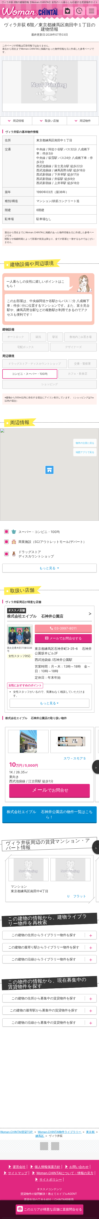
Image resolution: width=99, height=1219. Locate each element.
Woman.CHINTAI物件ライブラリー (60, 1132)
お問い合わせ (79, 1167)
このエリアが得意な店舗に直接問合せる (53, 1209)
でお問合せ (50, 790)
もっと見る (49, 568)
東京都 (90, 1132)
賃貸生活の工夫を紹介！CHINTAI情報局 (49, 1199)
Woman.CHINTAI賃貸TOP (16, 1132)
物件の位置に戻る (85, 443)
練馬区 (39, 1135)
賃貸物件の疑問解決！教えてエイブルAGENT (48, 1193)
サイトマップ (17, 1173)
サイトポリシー (50, 1179)
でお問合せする (66, 638)
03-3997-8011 (65, 628)
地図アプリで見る (85, 452)
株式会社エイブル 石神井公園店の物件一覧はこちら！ (50, 814)
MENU (91, 11)
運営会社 (19, 1167)
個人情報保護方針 (47, 1167)
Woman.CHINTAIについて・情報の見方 (64, 1173)
